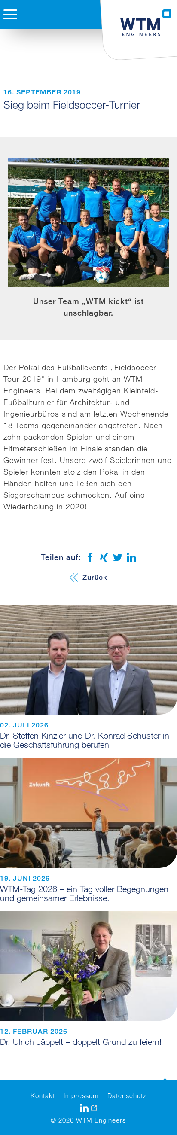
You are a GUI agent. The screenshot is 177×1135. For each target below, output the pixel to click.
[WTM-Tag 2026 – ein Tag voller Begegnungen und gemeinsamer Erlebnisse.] (88, 812)
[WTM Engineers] (146, 22)
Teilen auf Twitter (117, 557)
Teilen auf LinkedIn (131, 557)
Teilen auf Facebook (90, 557)
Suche (13, 50)
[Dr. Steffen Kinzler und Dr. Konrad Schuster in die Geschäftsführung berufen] (88, 660)
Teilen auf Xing (104, 557)
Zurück (94, 577)
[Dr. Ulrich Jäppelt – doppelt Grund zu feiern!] (88, 966)
